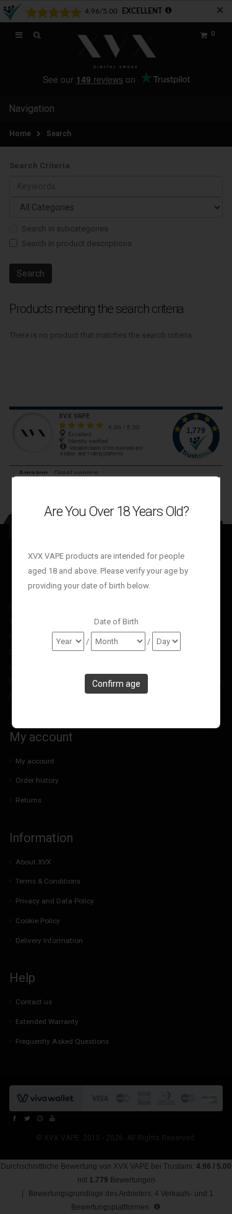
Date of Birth (116, 621)
